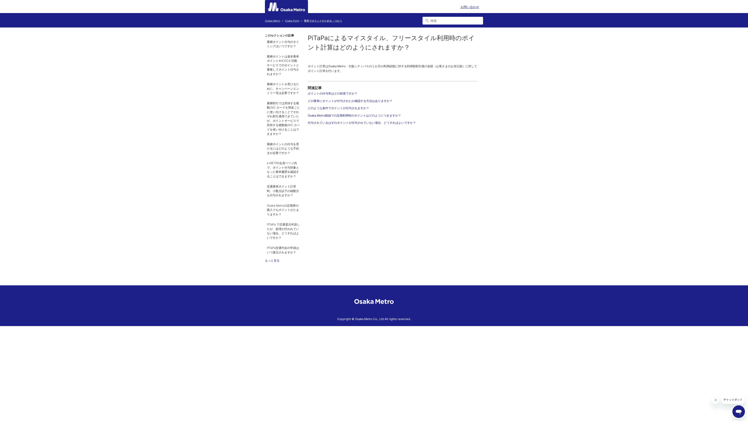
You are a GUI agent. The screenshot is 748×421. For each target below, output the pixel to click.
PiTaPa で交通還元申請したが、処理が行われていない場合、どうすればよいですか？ (283, 231)
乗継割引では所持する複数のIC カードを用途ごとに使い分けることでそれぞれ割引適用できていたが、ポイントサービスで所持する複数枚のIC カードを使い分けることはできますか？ (283, 118)
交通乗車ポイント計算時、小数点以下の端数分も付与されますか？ (283, 191)
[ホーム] (286, 7)
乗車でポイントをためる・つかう (323, 20)
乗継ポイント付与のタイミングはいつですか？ (283, 44)
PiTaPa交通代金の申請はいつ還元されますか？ (283, 250)
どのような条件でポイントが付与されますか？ (338, 108)
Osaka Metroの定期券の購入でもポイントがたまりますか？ (283, 210)
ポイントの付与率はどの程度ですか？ (332, 93)
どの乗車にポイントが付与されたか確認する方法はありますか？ (350, 101)
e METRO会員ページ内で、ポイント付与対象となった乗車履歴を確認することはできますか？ (283, 169)
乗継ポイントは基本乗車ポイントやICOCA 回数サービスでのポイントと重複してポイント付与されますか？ (283, 65)
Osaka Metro (272, 20)
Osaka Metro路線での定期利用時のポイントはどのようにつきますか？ (354, 115)
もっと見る (272, 260)
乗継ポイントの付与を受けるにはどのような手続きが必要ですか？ (283, 148)
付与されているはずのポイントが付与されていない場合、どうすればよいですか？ (362, 123)
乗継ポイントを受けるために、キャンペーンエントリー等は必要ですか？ (283, 88)
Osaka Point (292, 20)
